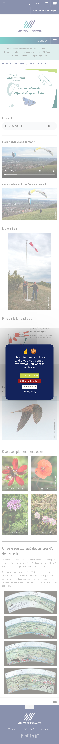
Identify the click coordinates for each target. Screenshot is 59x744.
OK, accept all (30, 375)
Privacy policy (29, 391)
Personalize (29, 387)
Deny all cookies (30, 381)
